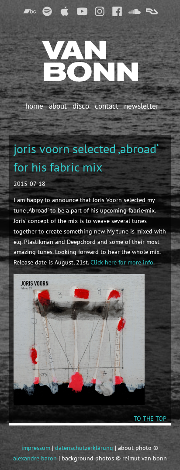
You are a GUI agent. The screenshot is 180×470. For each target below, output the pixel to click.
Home (34, 106)
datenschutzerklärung (84, 448)
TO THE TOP (150, 418)
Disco (81, 106)
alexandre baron (35, 458)
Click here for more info (121, 262)
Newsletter (141, 106)
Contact (106, 106)
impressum (35, 448)
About (58, 106)
